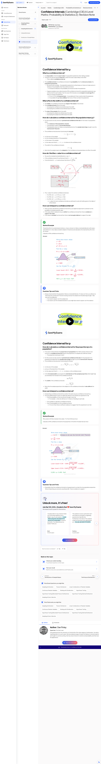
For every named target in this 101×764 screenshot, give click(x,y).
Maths (49, 7)
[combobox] (64, 2)
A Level (43, 7)
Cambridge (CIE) (59, 7)
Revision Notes (87, 7)
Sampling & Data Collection (49, 597)
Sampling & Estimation (47, 587)
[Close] (40, 647)
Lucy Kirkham (59, 26)
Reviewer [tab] (56, 622)
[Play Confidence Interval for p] (70, 321)
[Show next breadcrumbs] (97, 8)
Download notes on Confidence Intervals (70, 647)
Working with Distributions (66, 590)
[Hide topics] (38, 7)
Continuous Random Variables (49, 590)
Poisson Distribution (61, 587)
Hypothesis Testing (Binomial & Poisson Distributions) (55, 594)
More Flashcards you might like (52, 602)
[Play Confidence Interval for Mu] (70, 47)
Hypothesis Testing (81, 590)
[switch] (99, 762)
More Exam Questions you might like (54, 583)
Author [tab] (46, 622)
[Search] (81, 2)
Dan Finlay (57, 25)
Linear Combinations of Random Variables (79, 587)
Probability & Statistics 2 (73, 7)
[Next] (96, 523)
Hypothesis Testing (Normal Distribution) (82, 594)
